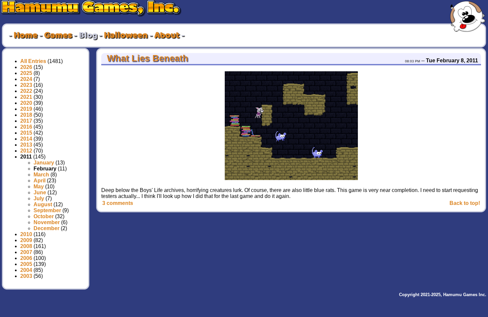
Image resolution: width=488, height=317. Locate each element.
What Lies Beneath (146, 58)
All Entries (33, 61)
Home (26, 35)
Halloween (126, 35)
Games (58, 35)
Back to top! (464, 203)
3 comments (117, 203)
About (167, 35)
